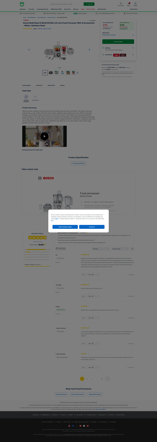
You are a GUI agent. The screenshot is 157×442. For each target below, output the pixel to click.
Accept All (92, 227)
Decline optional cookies (65, 227)
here (56, 218)
